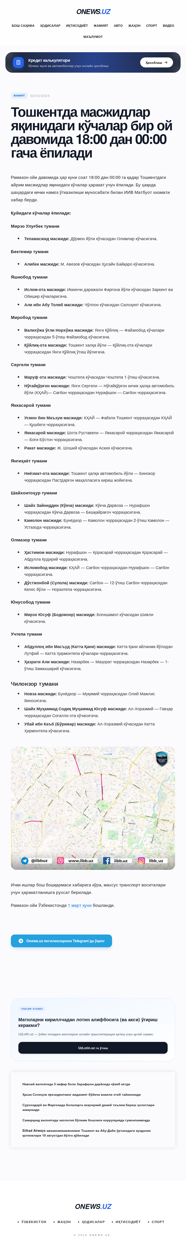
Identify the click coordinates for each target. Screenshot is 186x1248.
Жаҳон (134, 25)
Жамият (101, 25)
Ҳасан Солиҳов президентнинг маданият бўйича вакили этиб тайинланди (81, 1094)
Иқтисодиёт (77, 25)
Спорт (151, 25)
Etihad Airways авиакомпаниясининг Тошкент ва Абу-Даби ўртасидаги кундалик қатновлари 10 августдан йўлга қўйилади (86, 1132)
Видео (168, 25)
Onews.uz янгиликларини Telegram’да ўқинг (65, 940)
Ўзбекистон (34, 1221)
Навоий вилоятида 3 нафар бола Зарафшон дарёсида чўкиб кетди (76, 1084)
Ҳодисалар (50, 25)
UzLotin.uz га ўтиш (93, 1048)
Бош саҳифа (23, 25)
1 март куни (80, 905)
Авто (118, 25)
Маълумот (93, 36)
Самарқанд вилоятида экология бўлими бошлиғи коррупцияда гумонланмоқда (86, 1120)
